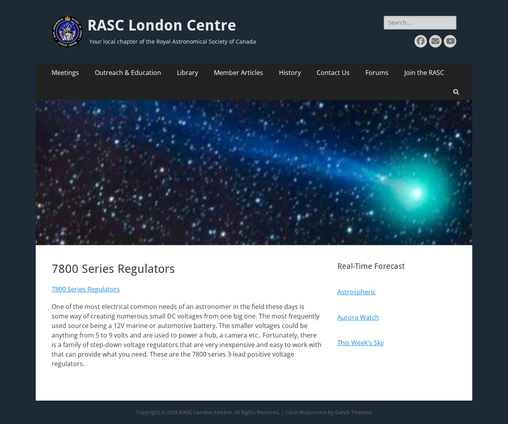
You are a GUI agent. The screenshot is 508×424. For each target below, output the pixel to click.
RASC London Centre (161, 25)
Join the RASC (424, 72)
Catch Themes (353, 412)
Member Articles (238, 72)
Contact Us (333, 72)
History (290, 72)
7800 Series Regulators (86, 289)
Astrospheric (356, 292)
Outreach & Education (128, 72)
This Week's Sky (360, 342)
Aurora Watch (358, 317)
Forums (377, 72)
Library (187, 72)
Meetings (65, 72)
